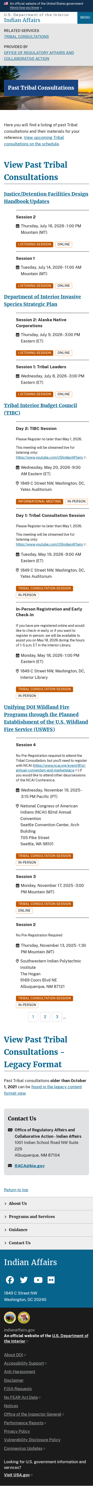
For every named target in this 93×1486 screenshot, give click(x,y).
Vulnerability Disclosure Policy (32, 1439)
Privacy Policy (17, 1431)
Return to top (16, 1190)
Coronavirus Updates (23, 1448)
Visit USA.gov (17, 1475)
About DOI (13, 1355)
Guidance (18, 1229)
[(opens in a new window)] (10, 1318)
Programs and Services (32, 1216)
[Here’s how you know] (46, 6)
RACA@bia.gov (30, 1165)
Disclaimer (14, 1380)
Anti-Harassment (19, 1371)
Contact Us (20, 1243)
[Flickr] (52, 1282)
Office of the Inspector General (32, 1414)
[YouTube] (38, 1282)
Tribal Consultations (26, 36)
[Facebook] (10, 1282)
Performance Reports (23, 1423)
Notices (11, 1406)
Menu (85, 17)
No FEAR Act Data (21, 1397)
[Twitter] (24, 1282)
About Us (18, 1203)
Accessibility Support (24, 1363)
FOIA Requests (18, 1388)
